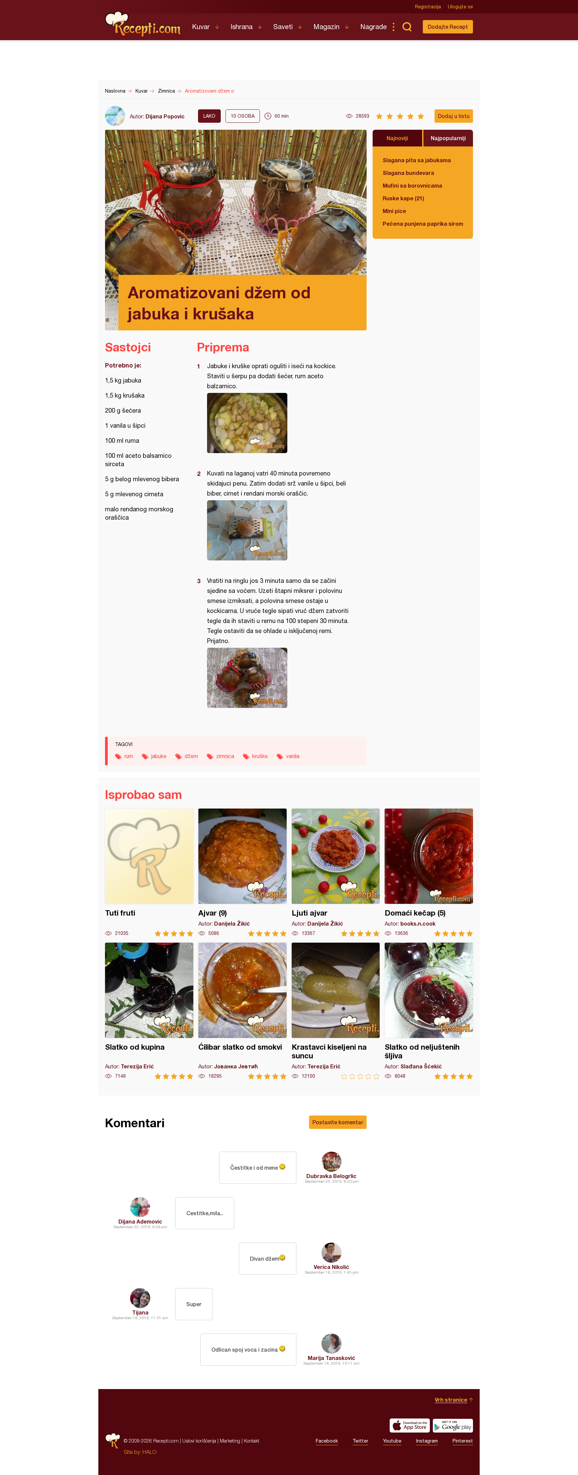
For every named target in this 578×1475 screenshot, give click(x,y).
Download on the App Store (410, 1425)
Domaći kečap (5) (429, 873)
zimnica (225, 756)
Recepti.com (143, 24)
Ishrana (241, 26)
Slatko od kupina (149, 1011)
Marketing (230, 1441)
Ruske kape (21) (403, 198)
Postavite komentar (337, 1122)
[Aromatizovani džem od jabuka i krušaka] (278, 423)
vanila (292, 756)
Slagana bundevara (408, 173)
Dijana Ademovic (140, 1221)
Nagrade (373, 26)
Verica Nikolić (331, 1267)
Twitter (360, 1441)
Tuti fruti (149, 873)
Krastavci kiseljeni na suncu (336, 1011)
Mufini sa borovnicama (412, 185)
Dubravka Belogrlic (331, 1176)
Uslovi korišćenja (199, 1441)
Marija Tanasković (331, 1358)
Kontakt (251, 1441)
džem (191, 756)
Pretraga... (406, 26)
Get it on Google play (453, 1425)
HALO (149, 1452)
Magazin (326, 26)
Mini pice (394, 211)
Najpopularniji (448, 138)
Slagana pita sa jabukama (417, 160)
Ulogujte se (460, 6)
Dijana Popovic (165, 116)
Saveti (283, 26)
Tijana (140, 1312)
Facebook (327, 1441)
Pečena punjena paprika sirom (423, 223)
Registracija (428, 6)
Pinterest (463, 1441)
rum (128, 756)
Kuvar (201, 26)
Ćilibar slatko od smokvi (242, 1011)
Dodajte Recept (448, 26)
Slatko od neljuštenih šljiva (429, 1011)
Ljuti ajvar (336, 873)
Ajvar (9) (242, 873)
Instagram (427, 1441)
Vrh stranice (451, 1399)
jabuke (159, 756)
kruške (260, 756)
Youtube (392, 1441)
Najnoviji (397, 138)
